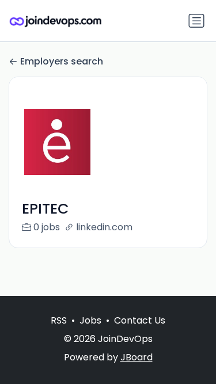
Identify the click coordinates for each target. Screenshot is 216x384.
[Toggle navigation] (196, 21)
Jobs (90, 320)
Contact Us (139, 320)
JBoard (136, 357)
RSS (59, 320)
